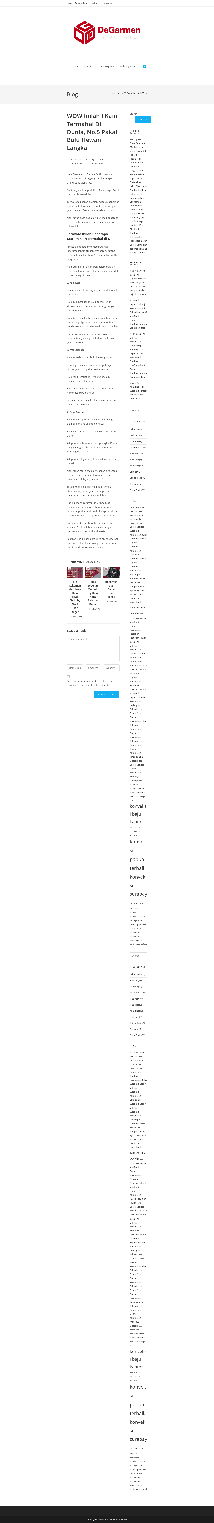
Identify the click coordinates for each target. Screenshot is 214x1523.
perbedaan (134, 912)
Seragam (134, 483)
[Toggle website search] (72, 78)
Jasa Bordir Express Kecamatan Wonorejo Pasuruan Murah (138, 681)
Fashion (134, 435)
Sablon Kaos (136, 477)
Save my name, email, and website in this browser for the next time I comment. (90, 683)
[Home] (108, 93)
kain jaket (134, 796)
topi (145, 944)
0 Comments (97, 163)
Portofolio (107, 3)
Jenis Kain (77, 163)
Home (70, 3)
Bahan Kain (135, 429)
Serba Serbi (135, 490)
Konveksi (134, 465)
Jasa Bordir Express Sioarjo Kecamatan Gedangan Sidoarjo (137, 701)
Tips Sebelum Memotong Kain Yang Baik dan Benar (93, 593)
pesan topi (134, 924)
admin (74, 159)
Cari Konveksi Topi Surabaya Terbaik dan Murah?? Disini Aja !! (138, 390)
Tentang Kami (81, 3)
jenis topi (134, 459)
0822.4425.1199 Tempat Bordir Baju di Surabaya (138, 290)
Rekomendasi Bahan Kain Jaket (111, 589)
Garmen (134, 441)
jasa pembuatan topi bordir (137, 788)
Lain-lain (134, 471)
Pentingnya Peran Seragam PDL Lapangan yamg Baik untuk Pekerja (138, 147)
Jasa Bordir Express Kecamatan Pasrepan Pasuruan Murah (138, 629)
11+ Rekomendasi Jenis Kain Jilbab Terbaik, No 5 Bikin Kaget (75, 597)
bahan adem (135, 507)
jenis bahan (141, 792)
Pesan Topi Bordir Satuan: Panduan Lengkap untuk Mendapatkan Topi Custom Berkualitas (137, 170)
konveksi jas (135, 827)
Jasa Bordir (135, 447)
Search (133, 113)
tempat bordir (136, 932)
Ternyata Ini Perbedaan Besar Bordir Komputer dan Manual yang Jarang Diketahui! (138, 244)
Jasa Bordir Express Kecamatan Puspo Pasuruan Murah (138, 649)
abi (131, 382)
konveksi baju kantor (138, 814)
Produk (93, 3)
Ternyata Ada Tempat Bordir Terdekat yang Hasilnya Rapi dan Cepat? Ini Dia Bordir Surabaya (137, 221)
